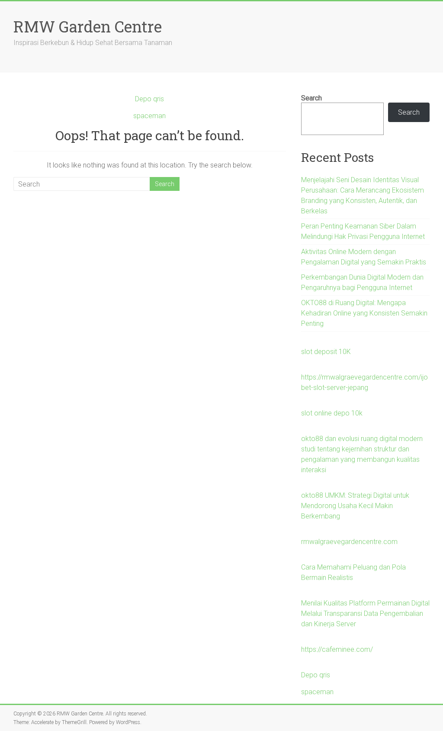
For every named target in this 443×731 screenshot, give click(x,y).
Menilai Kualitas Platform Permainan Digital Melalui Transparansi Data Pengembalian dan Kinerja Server (365, 613)
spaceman (149, 116)
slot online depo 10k (332, 413)
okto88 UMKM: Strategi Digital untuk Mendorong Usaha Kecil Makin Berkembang (355, 505)
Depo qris (149, 99)
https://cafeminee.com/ (337, 649)
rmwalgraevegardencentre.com (349, 542)
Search (311, 98)
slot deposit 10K (326, 352)
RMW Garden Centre (87, 26)
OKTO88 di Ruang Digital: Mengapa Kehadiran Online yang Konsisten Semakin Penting (364, 313)
